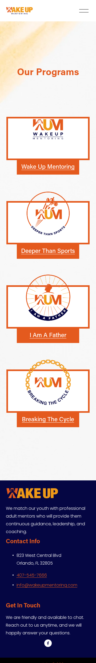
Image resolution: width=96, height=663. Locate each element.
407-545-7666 (32, 575)
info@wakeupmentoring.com (47, 585)
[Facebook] (48, 643)
